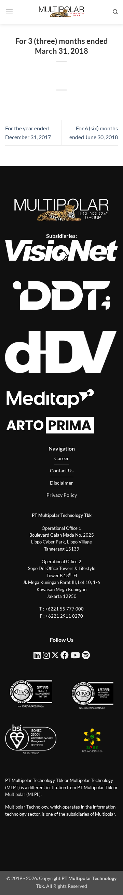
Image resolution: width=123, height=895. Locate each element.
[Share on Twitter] (55, 101)
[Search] (115, 11)
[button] (9, 11)
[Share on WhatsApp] (30, 101)
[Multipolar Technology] (61, 12)
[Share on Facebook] (43, 101)
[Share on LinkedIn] (92, 101)
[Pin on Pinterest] (80, 101)
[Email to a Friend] (67, 101)
